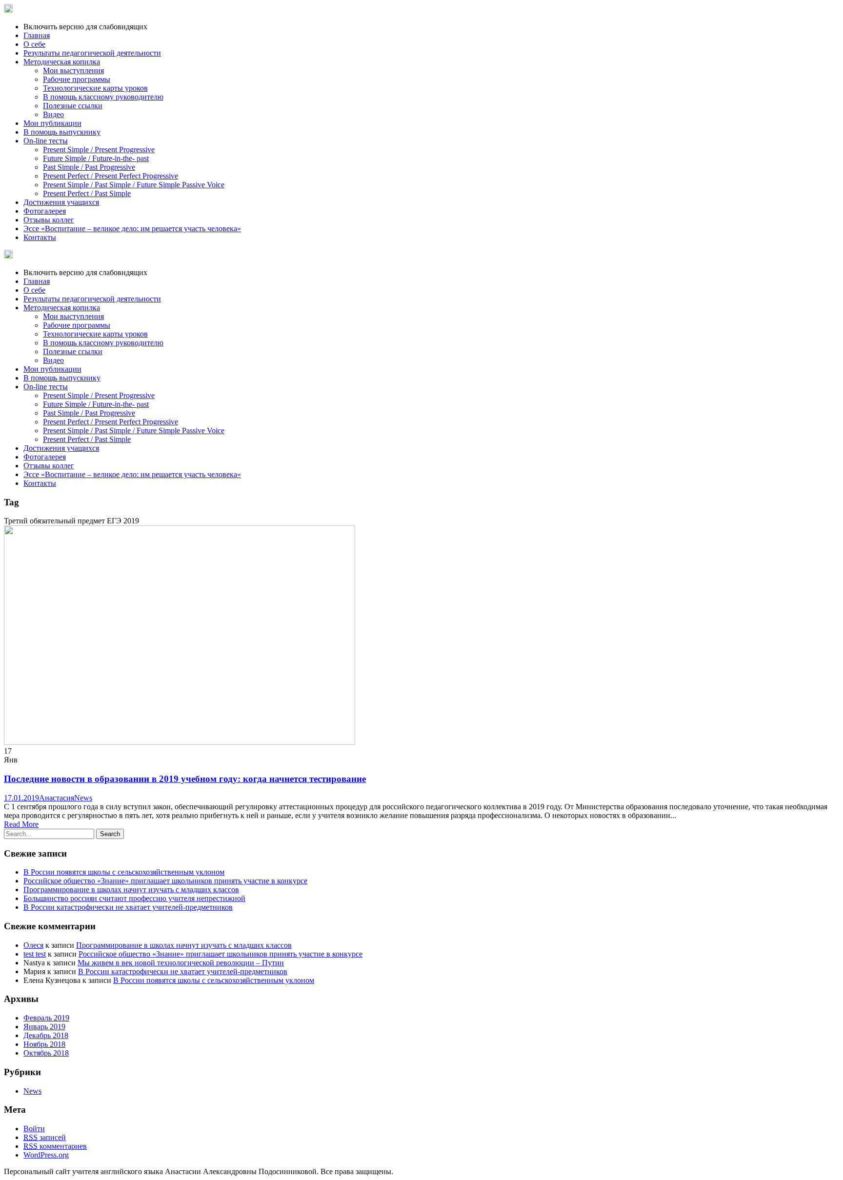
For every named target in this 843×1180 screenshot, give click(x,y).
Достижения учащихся (61, 202)
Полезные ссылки (72, 105)
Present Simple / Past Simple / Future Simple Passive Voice (133, 184)
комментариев (55, 1146)
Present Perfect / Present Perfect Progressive (110, 176)
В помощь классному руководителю (103, 97)
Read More (21, 824)
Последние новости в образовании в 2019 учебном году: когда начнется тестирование (185, 779)
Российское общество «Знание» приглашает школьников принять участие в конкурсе (165, 881)
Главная (36, 35)
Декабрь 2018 (45, 1035)
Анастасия (56, 798)
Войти (34, 1128)
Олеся (33, 945)
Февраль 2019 (46, 1018)
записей (44, 1137)
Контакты (39, 237)
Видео (53, 114)
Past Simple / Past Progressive (89, 167)
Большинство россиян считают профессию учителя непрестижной (134, 898)
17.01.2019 (21, 798)
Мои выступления (73, 70)
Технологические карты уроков (95, 88)
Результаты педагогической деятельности (92, 53)
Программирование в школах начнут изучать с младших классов (131, 889)
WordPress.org (46, 1155)
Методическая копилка (61, 62)
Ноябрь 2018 (44, 1044)
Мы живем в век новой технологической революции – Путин (181, 963)
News (83, 798)
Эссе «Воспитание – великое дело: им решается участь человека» (132, 228)
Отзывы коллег (48, 220)
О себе (34, 44)
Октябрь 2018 (46, 1053)
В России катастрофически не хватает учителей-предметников (128, 907)
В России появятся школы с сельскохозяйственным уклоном (123, 872)
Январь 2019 (44, 1026)
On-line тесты (45, 141)
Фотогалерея (44, 211)
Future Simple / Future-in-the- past (96, 158)
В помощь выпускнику (61, 132)
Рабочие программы (76, 79)
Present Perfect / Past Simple (87, 193)
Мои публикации (52, 123)
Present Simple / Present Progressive (99, 149)
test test (34, 954)
